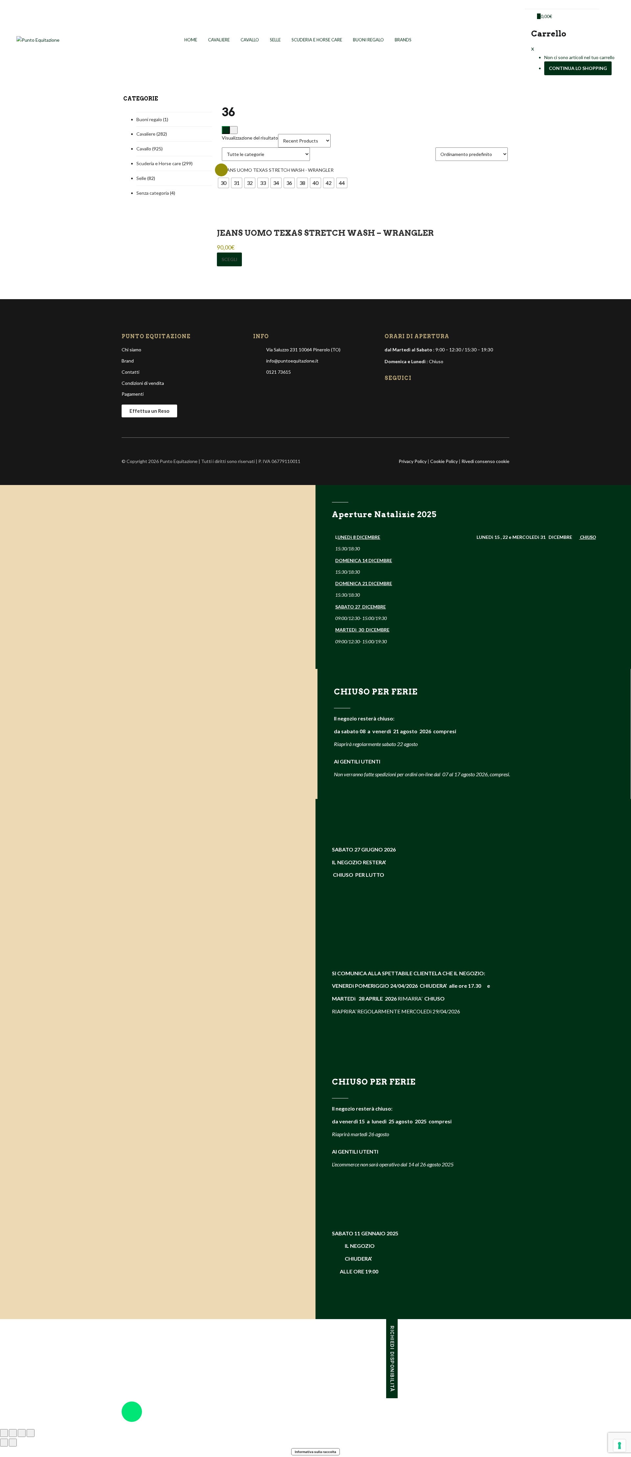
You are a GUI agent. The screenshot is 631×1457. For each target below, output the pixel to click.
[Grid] (226, 130)
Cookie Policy (444, 461)
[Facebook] (390, 393)
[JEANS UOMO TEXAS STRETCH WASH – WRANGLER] (275, 169)
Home (190, 39)
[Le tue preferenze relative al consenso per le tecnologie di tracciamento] (619, 1445)
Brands (403, 39)
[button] (543, 16)
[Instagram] (401, 393)
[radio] (223, 183)
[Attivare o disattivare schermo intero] (13, 1433)
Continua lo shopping (578, 68)
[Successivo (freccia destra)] (13, 1442)
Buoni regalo (368, 39)
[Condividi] (22, 1433)
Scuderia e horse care (317, 39)
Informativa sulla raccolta (315, 1452)
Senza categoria (152, 193)
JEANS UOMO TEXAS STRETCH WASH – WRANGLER (325, 233)
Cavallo (250, 39)
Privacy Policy (413, 461)
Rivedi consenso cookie (485, 461)
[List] (234, 130)
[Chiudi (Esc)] (31, 1433)
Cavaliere (219, 39)
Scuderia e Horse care (158, 163)
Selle (275, 39)
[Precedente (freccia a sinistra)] (4, 1442)
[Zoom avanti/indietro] (4, 1433)
